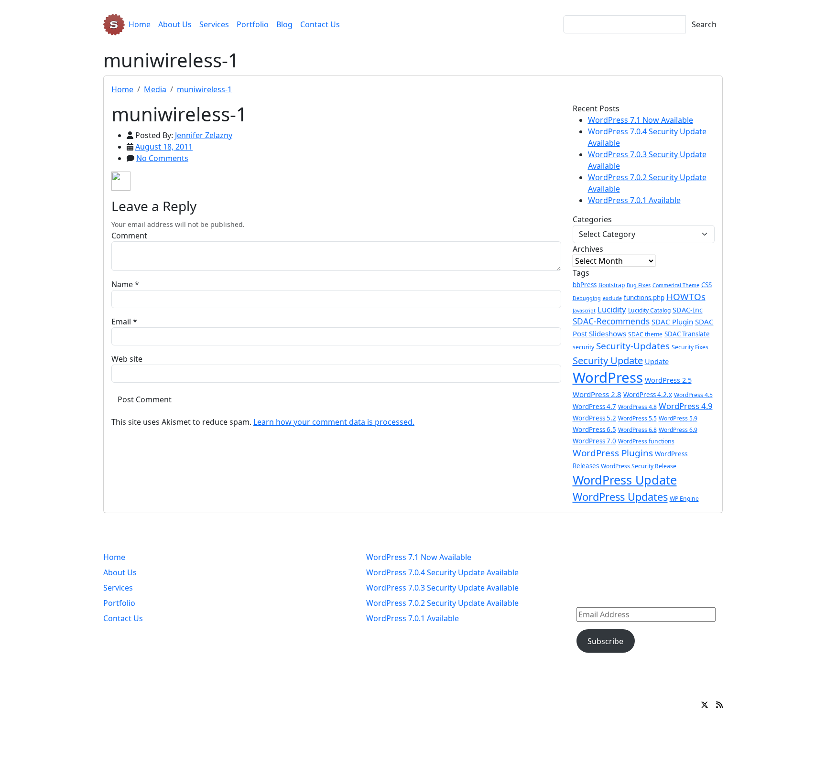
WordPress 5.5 (637, 418)
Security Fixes (690, 347)
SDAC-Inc (688, 309)
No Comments (162, 158)
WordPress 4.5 (693, 395)
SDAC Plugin (672, 321)
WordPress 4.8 (637, 407)
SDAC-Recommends (611, 321)
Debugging (587, 298)
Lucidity (612, 309)
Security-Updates (633, 346)
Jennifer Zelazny (203, 135)
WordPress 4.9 (686, 405)
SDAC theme (645, 334)
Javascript (584, 310)
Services (214, 24)
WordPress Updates (620, 497)
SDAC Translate (687, 334)
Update (657, 361)
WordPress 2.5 (668, 380)
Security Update (608, 360)
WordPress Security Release (638, 466)
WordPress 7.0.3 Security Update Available (442, 587)
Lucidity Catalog (649, 310)
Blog (284, 24)
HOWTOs (686, 297)
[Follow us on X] (704, 704)
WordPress (608, 377)
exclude (612, 298)
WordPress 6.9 (678, 430)
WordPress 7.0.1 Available (634, 200)
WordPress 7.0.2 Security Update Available (442, 603)
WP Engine (684, 499)
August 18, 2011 (164, 146)
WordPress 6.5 (594, 429)
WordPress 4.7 (594, 406)
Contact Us (320, 24)
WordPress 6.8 (637, 430)
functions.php (644, 297)
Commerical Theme (675, 285)
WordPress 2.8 (597, 394)
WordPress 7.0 (594, 441)
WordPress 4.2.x (647, 394)
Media (155, 89)
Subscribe (605, 641)
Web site (126, 359)
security (583, 347)
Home (140, 24)
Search (704, 24)
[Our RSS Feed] (719, 704)
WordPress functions (646, 441)
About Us (175, 24)
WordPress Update (625, 480)
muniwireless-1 (204, 89)
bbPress (585, 284)
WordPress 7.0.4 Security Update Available (442, 572)
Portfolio (253, 24)
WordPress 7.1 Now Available (640, 120)
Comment (129, 235)
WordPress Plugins (613, 453)
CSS (706, 284)
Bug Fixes (639, 285)
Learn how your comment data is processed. (333, 422)
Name (122, 284)
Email (121, 321)
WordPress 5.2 (594, 418)
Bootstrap (611, 285)
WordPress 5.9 (678, 418)
